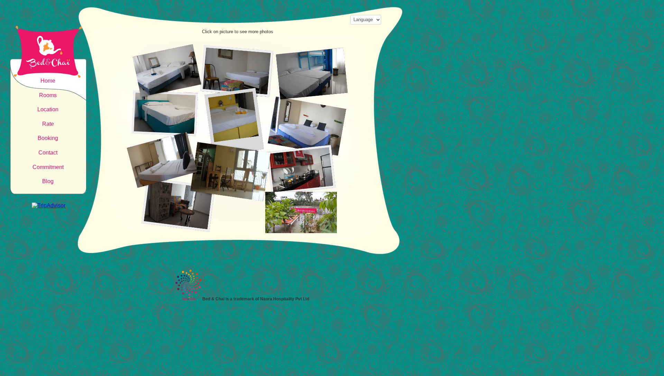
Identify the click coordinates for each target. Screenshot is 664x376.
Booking (48, 138)
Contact (47, 153)
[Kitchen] (310, 183)
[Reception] (233, 183)
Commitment (48, 167)
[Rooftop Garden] (233, 231)
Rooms (48, 95)
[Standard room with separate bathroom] (161, 90)
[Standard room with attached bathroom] (161, 141)
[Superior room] (233, 90)
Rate (48, 124)
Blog (48, 181)
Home (47, 81)
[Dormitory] (310, 90)
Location (47, 109)
